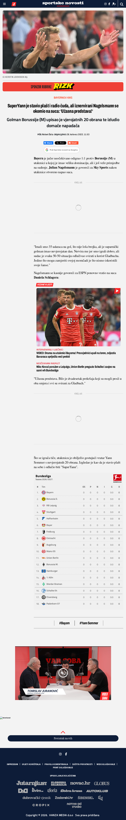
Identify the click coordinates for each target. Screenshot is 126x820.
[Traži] (121, 4)
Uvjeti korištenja (31, 764)
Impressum (12, 764)
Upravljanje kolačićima (63, 776)
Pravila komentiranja (56, 764)
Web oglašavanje (106, 764)
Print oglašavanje (63, 767)
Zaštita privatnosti (82, 764)
